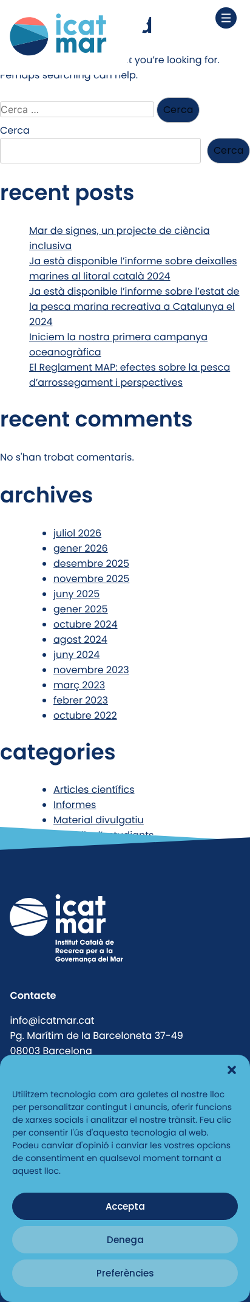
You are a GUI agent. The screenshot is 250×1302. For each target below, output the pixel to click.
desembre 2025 (91, 563)
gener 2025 (80, 609)
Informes (74, 805)
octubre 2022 (85, 715)
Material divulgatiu (98, 820)
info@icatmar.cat (52, 1020)
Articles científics (94, 790)
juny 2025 (76, 594)
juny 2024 (76, 655)
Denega (125, 1239)
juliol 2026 (77, 533)
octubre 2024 (85, 624)
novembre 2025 (91, 579)
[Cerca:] (78, 110)
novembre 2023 (91, 670)
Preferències (125, 1273)
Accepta (125, 1206)
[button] (232, 1070)
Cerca (15, 130)
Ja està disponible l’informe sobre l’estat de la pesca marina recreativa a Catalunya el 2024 (134, 306)
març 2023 (79, 685)
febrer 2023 (80, 700)
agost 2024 (80, 639)
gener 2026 (80, 548)
